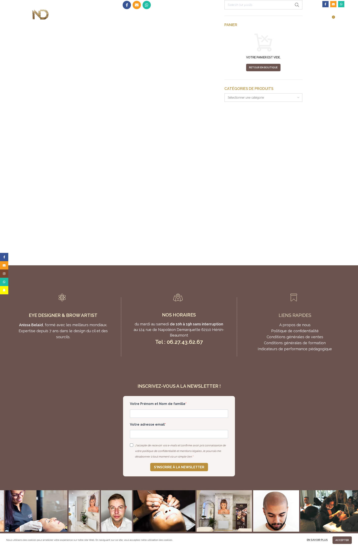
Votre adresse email (147, 424)
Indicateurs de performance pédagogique (295, 349)
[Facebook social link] (325, 4)
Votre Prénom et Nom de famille (157, 404)
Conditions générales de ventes (295, 337)
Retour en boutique (263, 67)
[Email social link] (333, 4)
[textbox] (246, 97)
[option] (36, 511)
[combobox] (263, 97)
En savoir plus (317, 539)
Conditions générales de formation (295, 343)
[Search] (205, 4)
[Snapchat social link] (4, 290)
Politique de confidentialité (295, 331)
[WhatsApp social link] (341, 4)
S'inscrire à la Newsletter (179, 467)
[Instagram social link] (4, 273)
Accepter (342, 540)
